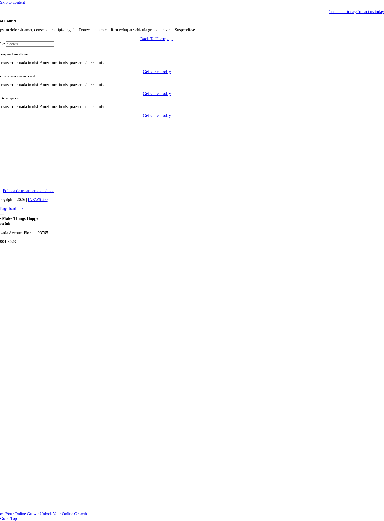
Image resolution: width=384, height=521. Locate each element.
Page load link (12, 208)
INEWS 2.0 (38, 199)
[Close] (2, 214)
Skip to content (12, 2)
